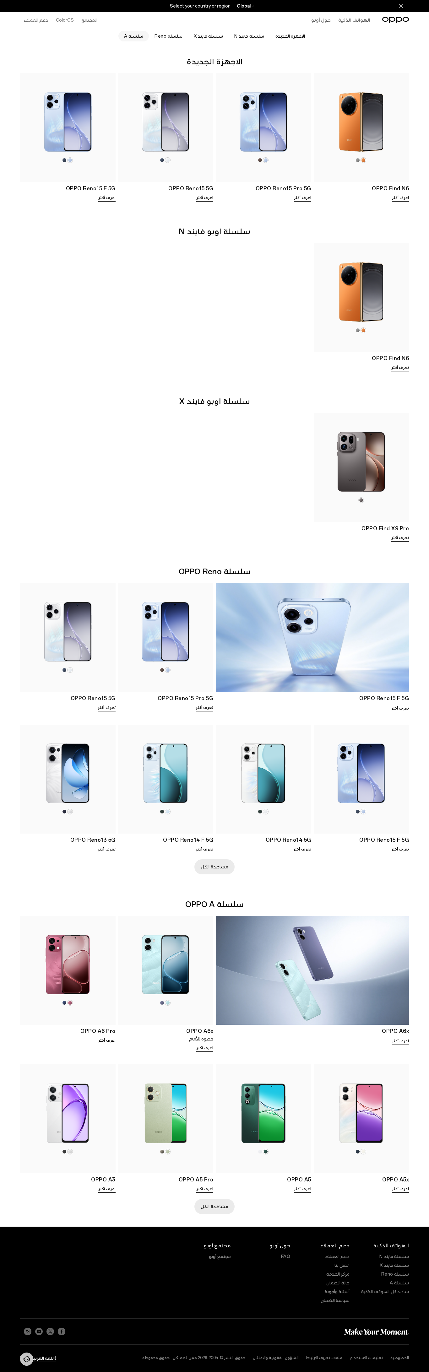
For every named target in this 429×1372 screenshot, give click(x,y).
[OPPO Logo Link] (395, 20)
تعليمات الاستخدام (366, 1358)
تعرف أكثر (400, 368)
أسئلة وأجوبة (337, 1291)
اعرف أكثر (400, 198)
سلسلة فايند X (394, 1265)
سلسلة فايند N (394, 1256)
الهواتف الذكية (354, 20)
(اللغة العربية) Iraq (38, 1358)
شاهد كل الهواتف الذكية (385, 1291)
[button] (26, 1359)
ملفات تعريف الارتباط (324, 1358)
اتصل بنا (342, 1265)
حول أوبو (321, 20)
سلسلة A (399, 1283)
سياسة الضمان (335, 1300)
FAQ (286, 1256)
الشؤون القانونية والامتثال (276, 1358)
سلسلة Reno (395, 1274)
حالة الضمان (338, 1283)
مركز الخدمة (338, 1274)
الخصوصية (399, 1358)
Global (244, 6)
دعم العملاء (337, 1256)
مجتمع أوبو (220, 1256)
